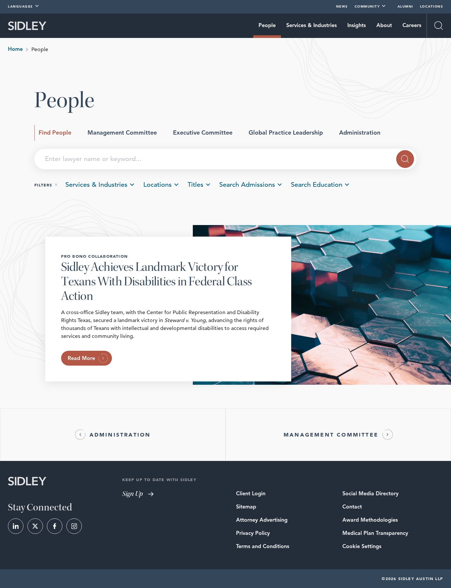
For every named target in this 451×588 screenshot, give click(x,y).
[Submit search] (405, 159)
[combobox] (225, 159)
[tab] (54, 133)
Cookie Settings (361, 546)
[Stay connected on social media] (15, 526)
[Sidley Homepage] (27, 25)
